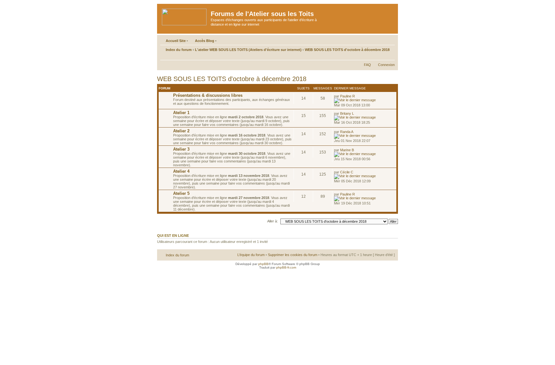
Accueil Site (176, 41)
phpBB (263, 264)
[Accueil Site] (185, 15)
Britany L (347, 113)
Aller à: (272, 221)
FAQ (367, 65)
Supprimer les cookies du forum (292, 255)
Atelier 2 (181, 131)
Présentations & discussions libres (207, 95)
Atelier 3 (181, 149)
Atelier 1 (181, 112)
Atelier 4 (181, 171)
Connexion (386, 65)
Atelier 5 (181, 193)
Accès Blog (204, 41)
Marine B (347, 150)
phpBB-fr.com (286, 267)
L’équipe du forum (251, 255)
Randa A (346, 132)
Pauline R (347, 96)
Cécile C (346, 172)
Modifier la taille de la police (390, 57)
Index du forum (179, 50)
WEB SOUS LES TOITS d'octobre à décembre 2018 (347, 50)
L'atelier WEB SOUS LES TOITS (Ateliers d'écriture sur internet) (248, 50)
